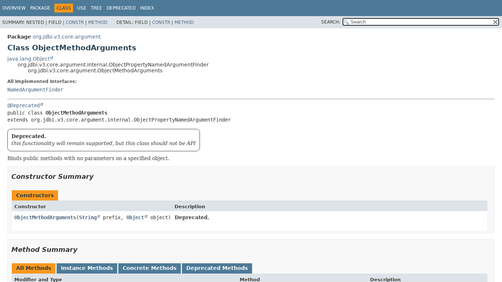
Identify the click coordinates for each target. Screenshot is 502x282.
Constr (75, 22)
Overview (14, 8)
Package (40, 8)
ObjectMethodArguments (45, 217)
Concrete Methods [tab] (149, 268)
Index (147, 8)
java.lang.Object (28, 59)
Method (97, 22)
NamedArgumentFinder (35, 90)
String (88, 217)
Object (135, 217)
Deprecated (121, 8)
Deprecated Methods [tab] (217, 268)
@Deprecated (23, 105)
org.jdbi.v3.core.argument (67, 37)
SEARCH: (330, 22)
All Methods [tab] (33, 268)
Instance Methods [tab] (87, 268)
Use (81, 8)
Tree (96, 8)
